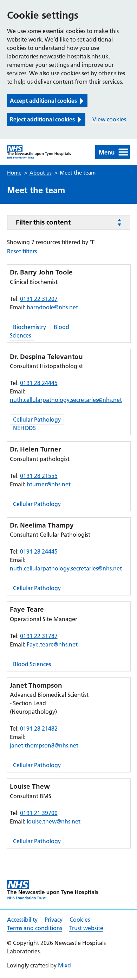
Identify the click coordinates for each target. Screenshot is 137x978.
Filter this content (43, 222)
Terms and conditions (34, 928)
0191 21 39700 (39, 812)
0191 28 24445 (39, 382)
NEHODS (24, 427)
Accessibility (22, 919)
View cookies (109, 119)
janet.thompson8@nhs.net (44, 745)
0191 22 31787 (39, 635)
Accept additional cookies (43, 100)
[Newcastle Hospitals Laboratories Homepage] (39, 152)
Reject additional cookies (42, 119)
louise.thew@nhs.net (53, 821)
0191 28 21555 (39, 475)
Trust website (86, 928)
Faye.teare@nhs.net (52, 644)
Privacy (54, 919)
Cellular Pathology (37, 419)
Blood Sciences (32, 664)
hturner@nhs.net (49, 484)
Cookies (80, 919)
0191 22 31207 (39, 298)
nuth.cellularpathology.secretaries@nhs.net (66, 399)
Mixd (64, 965)
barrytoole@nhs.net (52, 307)
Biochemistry (29, 326)
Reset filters (22, 251)
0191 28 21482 (39, 728)
